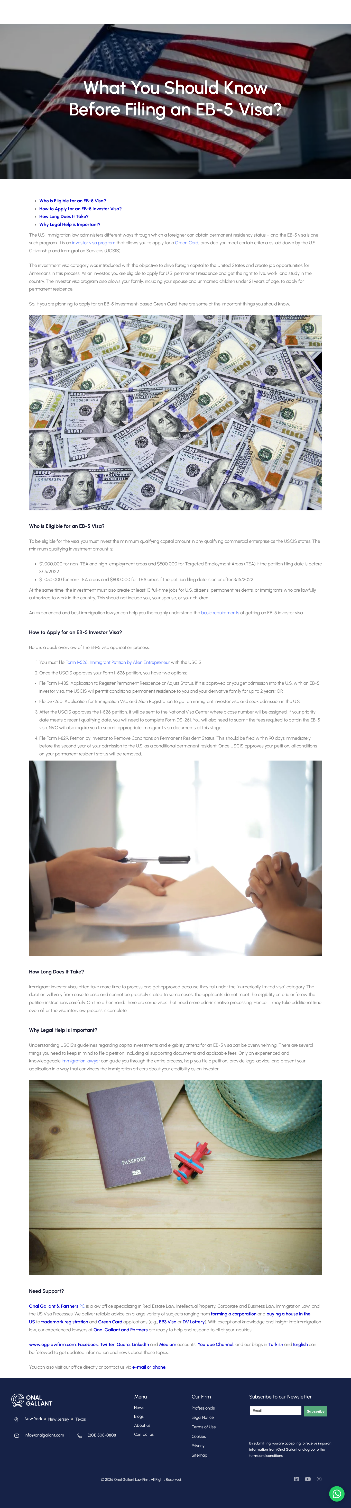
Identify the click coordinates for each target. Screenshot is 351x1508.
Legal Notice (203, 1417)
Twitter (107, 1344)
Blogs (139, 1416)
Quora (123, 1344)
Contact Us (218, 9)
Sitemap (199, 1455)
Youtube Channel (215, 1344)
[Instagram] (319, 1479)
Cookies (199, 1436)
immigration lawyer (81, 1061)
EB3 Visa (168, 1322)
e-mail (139, 1367)
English (301, 1344)
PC (81, 1306)
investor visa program (93, 243)
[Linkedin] (296, 1479)
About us (142, 1425)
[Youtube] (307, 1479)
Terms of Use (204, 1426)
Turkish (276, 1344)
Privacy (198, 1445)
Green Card (186, 243)
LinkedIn (141, 1344)
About (101, 9)
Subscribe (316, 1411)
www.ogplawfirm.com (52, 1344)
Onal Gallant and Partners (121, 1330)
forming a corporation (233, 1314)
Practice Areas (159, 9)
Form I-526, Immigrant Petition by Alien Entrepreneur (118, 662)
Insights (193, 9)
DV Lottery (194, 1322)
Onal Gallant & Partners (53, 1306)
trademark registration (64, 1322)
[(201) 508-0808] (95, 1436)
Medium (167, 1344)
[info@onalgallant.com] (37, 1436)
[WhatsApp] (337, 1494)
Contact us (144, 1434)
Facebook (88, 1344)
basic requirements (220, 613)
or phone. (157, 1367)
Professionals (126, 9)
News (139, 1407)
